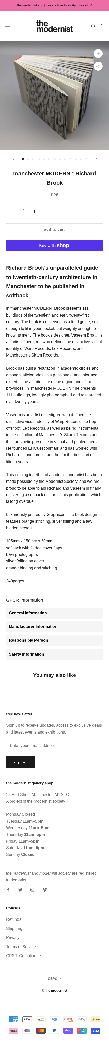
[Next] (96, 159)
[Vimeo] (45, 889)
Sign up (20, 762)
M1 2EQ (62, 794)
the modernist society (46, 801)
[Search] (93, 26)
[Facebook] (8, 889)
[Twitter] (20, 889)
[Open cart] (102, 26)
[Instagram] (32, 889)
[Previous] (13, 159)
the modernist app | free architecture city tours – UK (54, 5)
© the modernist (54, 990)
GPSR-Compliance (23, 956)
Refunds (13, 919)
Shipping (14, 928)
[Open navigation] (7, 26)
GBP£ (52, 979)
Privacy (13, 937)
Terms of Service (21, 947)
